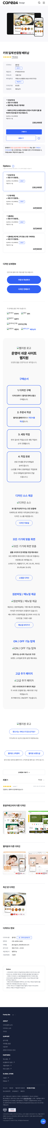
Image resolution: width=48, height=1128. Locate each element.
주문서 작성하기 (24, 280)
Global (5, 1081)
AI (44, 1121)
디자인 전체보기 (24, 289)
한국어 (16, 314)
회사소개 (5, 1088)
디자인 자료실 (24, 523)
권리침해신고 (15, 1091)
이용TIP (5, 1047)
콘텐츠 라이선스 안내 (9, 1050)
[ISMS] (9, 1110)
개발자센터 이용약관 (20, 1088)
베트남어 (33, 329)
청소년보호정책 (6, 1091)
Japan (5, 1078)
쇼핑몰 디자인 (24, 578)
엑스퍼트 (5, 1059)
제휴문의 (22, 1091)
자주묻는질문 (7, 1044)
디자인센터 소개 (7, 1025)
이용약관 (11, 1088)
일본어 (16, 319)
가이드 (5, 1031)
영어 (28, 314)
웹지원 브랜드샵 (34, 753)
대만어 (16, 329)
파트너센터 (6, 1069)
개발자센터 (6, 1066)
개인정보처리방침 (31, 1088)
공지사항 (5, 1040)
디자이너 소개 (7, 1028)
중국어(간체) (22, 324)
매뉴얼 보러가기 (24, 625)
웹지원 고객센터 (14, 753)
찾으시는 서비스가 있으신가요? (24, 732)
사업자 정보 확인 (27, 1098)
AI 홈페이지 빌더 (8, 1062)
